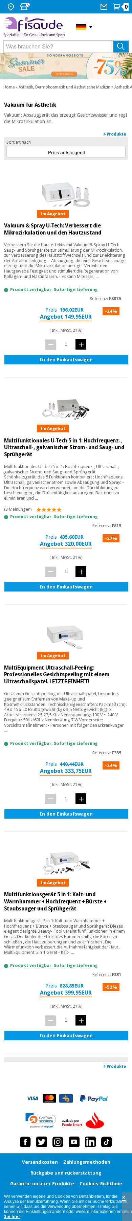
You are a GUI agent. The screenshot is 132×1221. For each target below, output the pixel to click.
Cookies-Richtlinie (101, 1183)
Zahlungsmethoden (86, 1162)
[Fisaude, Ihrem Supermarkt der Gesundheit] (34, 27)
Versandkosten (40, 1162)
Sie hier (12, 1216)
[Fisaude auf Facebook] (25, 1142)
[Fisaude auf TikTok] (106, 1142)
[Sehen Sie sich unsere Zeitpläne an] (25, 7)
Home (9, 87)
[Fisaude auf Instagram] (57, 1142)
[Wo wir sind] (12, 7)
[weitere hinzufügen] (80, 344)
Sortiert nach (18, 142)
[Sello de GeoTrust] (41, 1120)
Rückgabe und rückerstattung (66, 1173)
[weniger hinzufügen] (50, 344)
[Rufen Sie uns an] (105, 7)
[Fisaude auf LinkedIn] (90, 1142)
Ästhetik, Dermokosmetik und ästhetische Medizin (64, 87)
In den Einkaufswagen (66, 359)
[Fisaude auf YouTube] (74, 1142)
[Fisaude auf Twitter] (41, 1142)
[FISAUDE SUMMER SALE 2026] (66, 66)
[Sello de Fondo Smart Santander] (84, 1120)
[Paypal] (94, 1098)
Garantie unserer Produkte (42, 1183)
